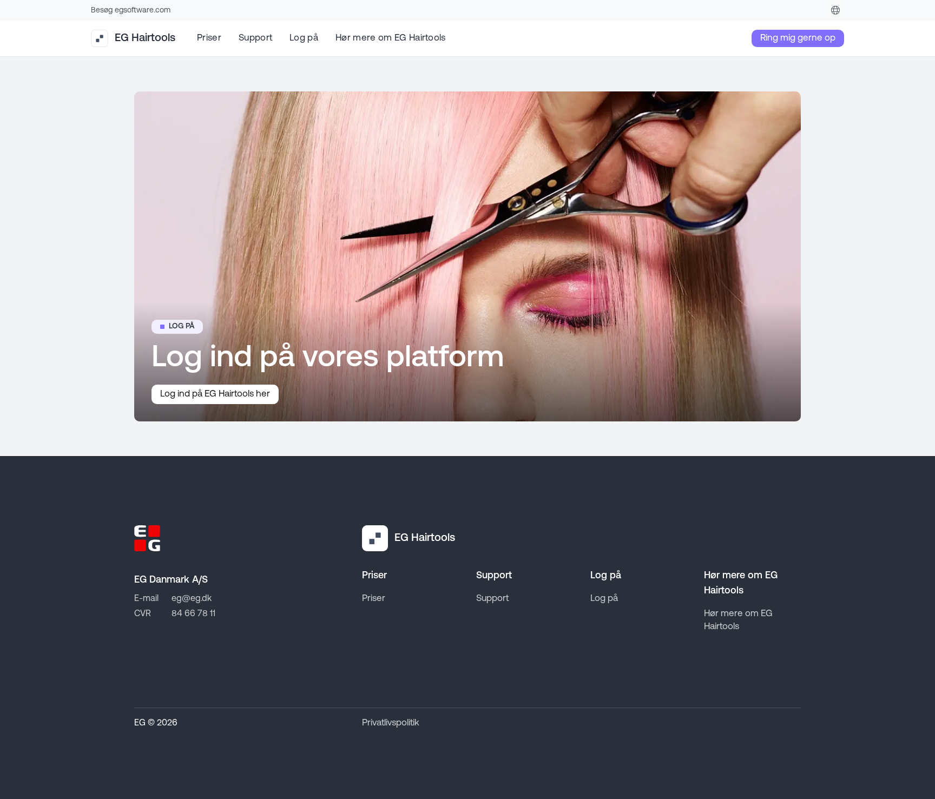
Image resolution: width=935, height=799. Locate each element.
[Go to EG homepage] (147, 538)
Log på (303, 38)
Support (255, 38)
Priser (209, 38)
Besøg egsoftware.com (130, 10)
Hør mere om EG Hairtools (390, 38)
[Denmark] (835, 10)
